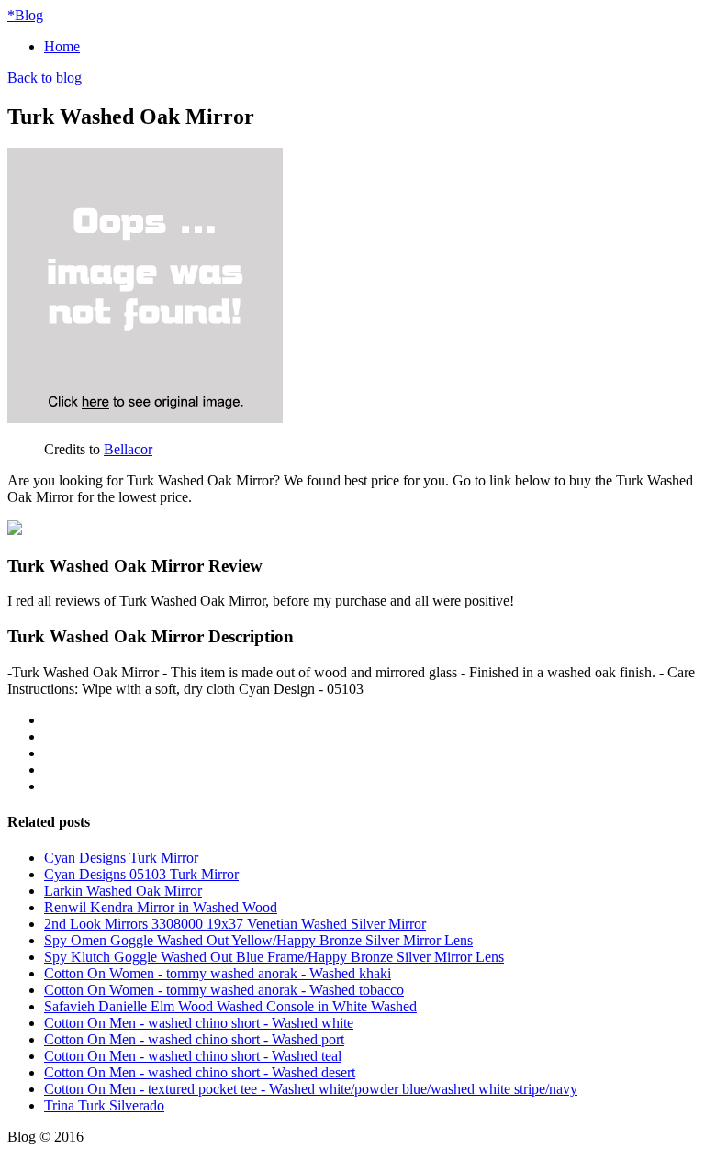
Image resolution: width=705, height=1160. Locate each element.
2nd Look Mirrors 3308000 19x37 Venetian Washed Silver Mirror (235, 923)
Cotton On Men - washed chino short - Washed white (198, 1023)
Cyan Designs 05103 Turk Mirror (141, 874)
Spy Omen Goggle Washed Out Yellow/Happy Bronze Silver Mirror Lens (258, 940)
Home (62, 46)
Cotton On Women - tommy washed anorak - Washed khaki (217, 973)
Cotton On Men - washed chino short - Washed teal (192, 1056)
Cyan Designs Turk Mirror (121, 857)
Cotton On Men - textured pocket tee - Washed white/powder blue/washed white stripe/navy (310, 1089)
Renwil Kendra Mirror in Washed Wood (160, 907)
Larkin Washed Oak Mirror (123, 890)
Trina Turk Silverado (104, 1105)
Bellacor (128, 449)
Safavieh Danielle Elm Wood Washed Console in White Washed (230, 1006)
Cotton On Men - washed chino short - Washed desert (199, 1072)
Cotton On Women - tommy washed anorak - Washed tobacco (224, 990)
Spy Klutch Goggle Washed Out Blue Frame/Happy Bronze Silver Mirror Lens (274, 957)
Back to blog (44, 77)
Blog (25, 15)
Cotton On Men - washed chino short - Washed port (194, 1039)
